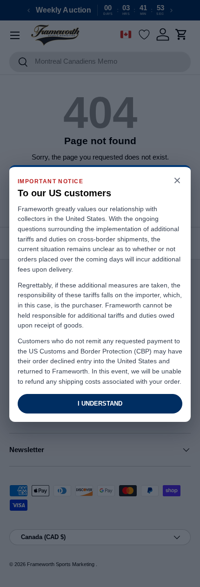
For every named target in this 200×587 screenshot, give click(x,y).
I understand (100, 403)
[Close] (177, 181)
